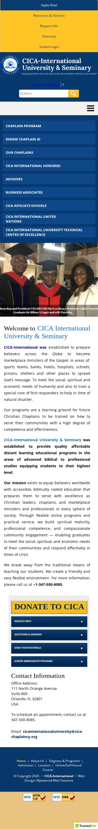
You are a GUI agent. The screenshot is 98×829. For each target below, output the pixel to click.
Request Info (49, 26)
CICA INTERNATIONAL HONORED (33, 165)
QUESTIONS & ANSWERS (28, 634)
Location (44, 765)
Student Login (49, 47)
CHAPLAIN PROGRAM (23, 126)
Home (21, 761)
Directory (49, 36)
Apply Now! (49, 5)
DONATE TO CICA (49, 606)
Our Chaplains (19, 152)
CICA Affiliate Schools (26, 205)
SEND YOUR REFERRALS (27, 647)
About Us (37, 761)
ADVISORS (14, 179)
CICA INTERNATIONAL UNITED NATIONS (31, 219)
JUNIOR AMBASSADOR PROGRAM (33, 661)
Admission (25, 765)
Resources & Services (49, 15)
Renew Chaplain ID (23, 139)
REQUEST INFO (22, 621)
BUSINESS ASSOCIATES (24, 192)
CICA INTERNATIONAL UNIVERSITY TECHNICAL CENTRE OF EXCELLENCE (44, 232)
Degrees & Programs (64, 761)
